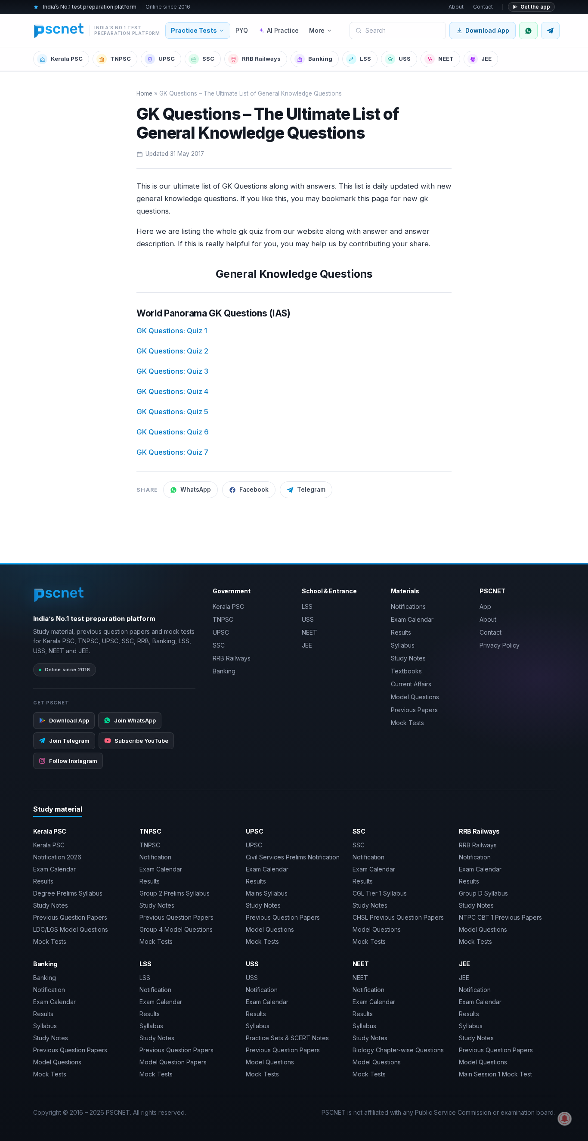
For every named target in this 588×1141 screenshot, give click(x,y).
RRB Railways (261, 58)
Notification (155, 857)
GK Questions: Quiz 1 (171, 330)
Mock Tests (407, 722)
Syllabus (403, 645)
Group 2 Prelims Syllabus (174, 893)
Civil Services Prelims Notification (293, 857)
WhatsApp (195, 489)
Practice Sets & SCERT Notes (287, 1038)
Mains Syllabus (267, 893)
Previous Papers (414, 709)
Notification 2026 (57, 857)
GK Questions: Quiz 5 (172, 411)
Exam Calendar (412, 619)
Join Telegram (69, 740)
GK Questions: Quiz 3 (172, 371)
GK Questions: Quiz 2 (172, 351)
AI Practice (283, 30)
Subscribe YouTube (141, 740)
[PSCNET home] (59, 594)
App (485, 606)
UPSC (166, 58)
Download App (487, 30)
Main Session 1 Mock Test (495, 1074)
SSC (208, 58)
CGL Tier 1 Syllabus (380, 893)
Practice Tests (194, 30)
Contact (483, 6)
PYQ (241, 30)
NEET (446, 58)
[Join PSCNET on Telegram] (550, 30)
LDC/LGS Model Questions (70, 929)
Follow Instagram (73, 760)
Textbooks (406, 671)
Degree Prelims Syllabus (67, 893)
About (456, 6)
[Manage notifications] (565, 1118)
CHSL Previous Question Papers (398, 917)
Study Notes (408, 658)
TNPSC (120, 58)
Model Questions (415, 697)
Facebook (254, 489)
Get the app (535, 6)
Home (144, 93)
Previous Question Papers (70, 917)
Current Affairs (411, 684)
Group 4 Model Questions (176, 929)
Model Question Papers (173, 1062)
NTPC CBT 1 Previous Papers (500, 917)
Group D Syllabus (483, 893)
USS (405, 58)
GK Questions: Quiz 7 (172, 452)
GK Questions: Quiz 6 (172, 432)
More (317, 30)
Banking (320, 58)
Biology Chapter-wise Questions (398, 1050)
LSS (365, 58)
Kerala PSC (67, 58)
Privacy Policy (500, 645)
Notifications (408, 606)
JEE (486, 58)
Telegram (311, 489)
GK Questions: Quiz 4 (172, 391)
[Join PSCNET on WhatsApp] (528, 30)
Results (401, 632)
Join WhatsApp (135, 720)
